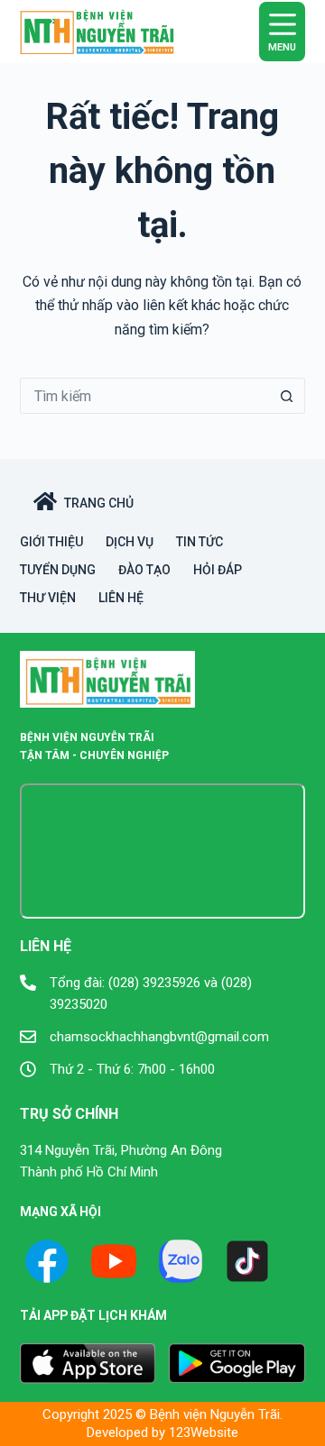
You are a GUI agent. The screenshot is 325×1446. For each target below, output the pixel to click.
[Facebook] (47, 1261)
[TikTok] (247, 1261)
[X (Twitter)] (180, 1261)
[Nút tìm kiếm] (287, 396)
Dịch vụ (129, 542)
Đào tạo (144, 570)
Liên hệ (121, 597)
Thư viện (48, 597)
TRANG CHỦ (99, 503)
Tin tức (199, 542)
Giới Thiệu (51, 542)
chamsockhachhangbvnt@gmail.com (159, 1037)
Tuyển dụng (58, 570)
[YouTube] (114, 1261)
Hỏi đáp (217, 570)
